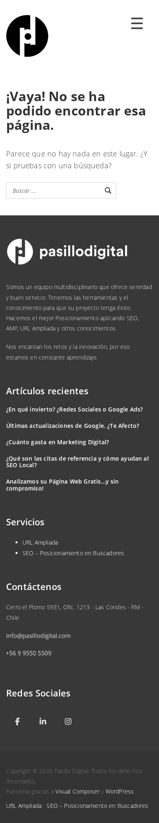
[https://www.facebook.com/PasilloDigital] (17, 721)
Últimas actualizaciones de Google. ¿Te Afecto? (72, 426)
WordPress (120, 791)
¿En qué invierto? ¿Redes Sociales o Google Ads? (74, 409)
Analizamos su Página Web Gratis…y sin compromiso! (62, 484)
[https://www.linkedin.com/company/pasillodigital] (42, 721)
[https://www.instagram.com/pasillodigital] (68, 721)
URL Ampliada (40, 542)
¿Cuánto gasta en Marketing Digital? (57, 442)
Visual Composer (77, 791)
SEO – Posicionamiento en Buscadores (73, 553)
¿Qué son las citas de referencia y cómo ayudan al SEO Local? (77, 461)
